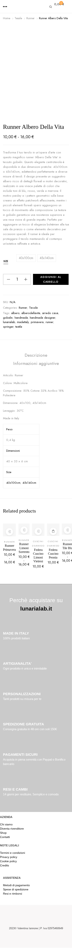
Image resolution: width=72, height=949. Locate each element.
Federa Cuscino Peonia (53, 553)
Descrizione (36, 355)
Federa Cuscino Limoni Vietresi (38, 555)
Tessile (18, 18)
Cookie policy (8, 861)
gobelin (8, 317)
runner (49, 322)
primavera (37, 322)
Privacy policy (8, 857)
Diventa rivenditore (12, 828)
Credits (4, 865)
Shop (3, 832)
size (5, 261)
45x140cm (29, 483)
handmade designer (42, 317)
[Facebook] (30, 939)
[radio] (26, 258)
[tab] (36, 356)
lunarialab (9, 322)
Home (6, 18)
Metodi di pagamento (16, 885)
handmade (21, 317)
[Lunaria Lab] (36, 7)
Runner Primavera (9, 547)
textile (18, 326)
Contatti (5, 837)
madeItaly (23, 322)
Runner (30, 18)
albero (15, 313)
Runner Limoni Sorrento (24, 547)
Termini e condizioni (12, 852)
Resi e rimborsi (12, 893)
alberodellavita (30, 313)
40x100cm (13, 483)
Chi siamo (6, 824)
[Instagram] (43, 939)
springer (8, 326)
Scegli (9, 531)
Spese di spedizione (15, 889)
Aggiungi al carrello (53, 531)
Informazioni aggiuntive (36, 363)
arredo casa (50, 313)
